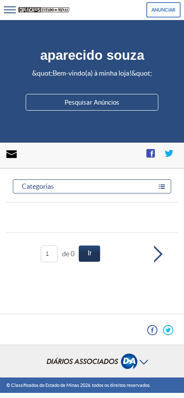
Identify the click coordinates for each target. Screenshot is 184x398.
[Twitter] (168, 330)
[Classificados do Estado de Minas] (44, 9)
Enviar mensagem (11, 154)
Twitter (169, 153)
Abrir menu (92, 361)
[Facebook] (152, 330)
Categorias (38, 186)
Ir (90, 253)
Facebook (150, 153)
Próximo (168, 254)
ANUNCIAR (163, 9)
